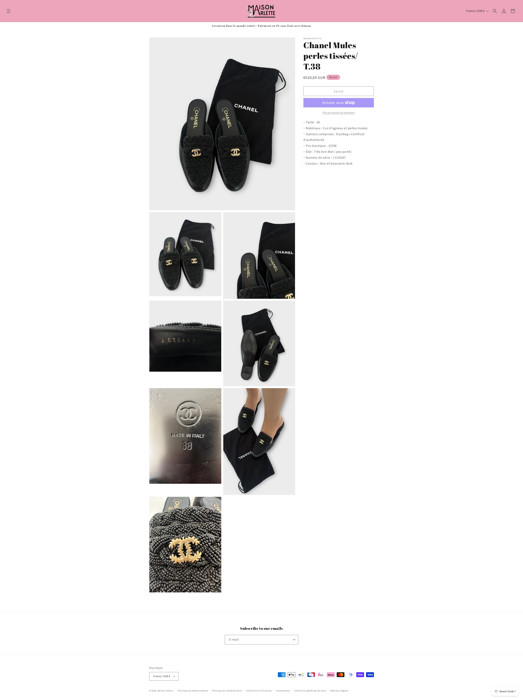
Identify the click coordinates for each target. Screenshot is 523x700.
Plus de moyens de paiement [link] (339, 112)
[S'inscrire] (293, 639)
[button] (8, 11)
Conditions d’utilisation (259, 690)
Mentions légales (339, 690)
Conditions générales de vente (310, 690)
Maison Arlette (165, 690)
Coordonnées (283, 690)
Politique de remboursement (193, 690)
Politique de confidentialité (227, 690)
